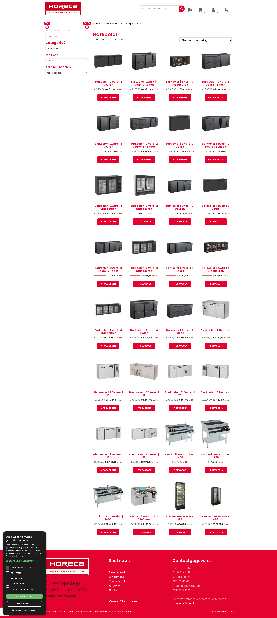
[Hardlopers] (190, 9)
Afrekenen (115, 586)
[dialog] (24, 573)
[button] (24, 561)
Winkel (105, 23)
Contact (114, 590)
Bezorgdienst (117, 572)
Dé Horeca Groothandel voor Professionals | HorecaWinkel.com (65, 9)
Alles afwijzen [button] (24, 604)
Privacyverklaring (220, 611)
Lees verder (23, 556)
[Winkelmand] (201, 9)
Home (96, 23)
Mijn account (117, 581)
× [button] (43, 534)
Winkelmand (117, 577)
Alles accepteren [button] (24, 596)
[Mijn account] (214, 9)
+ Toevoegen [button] (108, 97)
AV (232, 611)
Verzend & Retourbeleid (123, 601)
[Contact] (226, 9)
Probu (128, 611)
